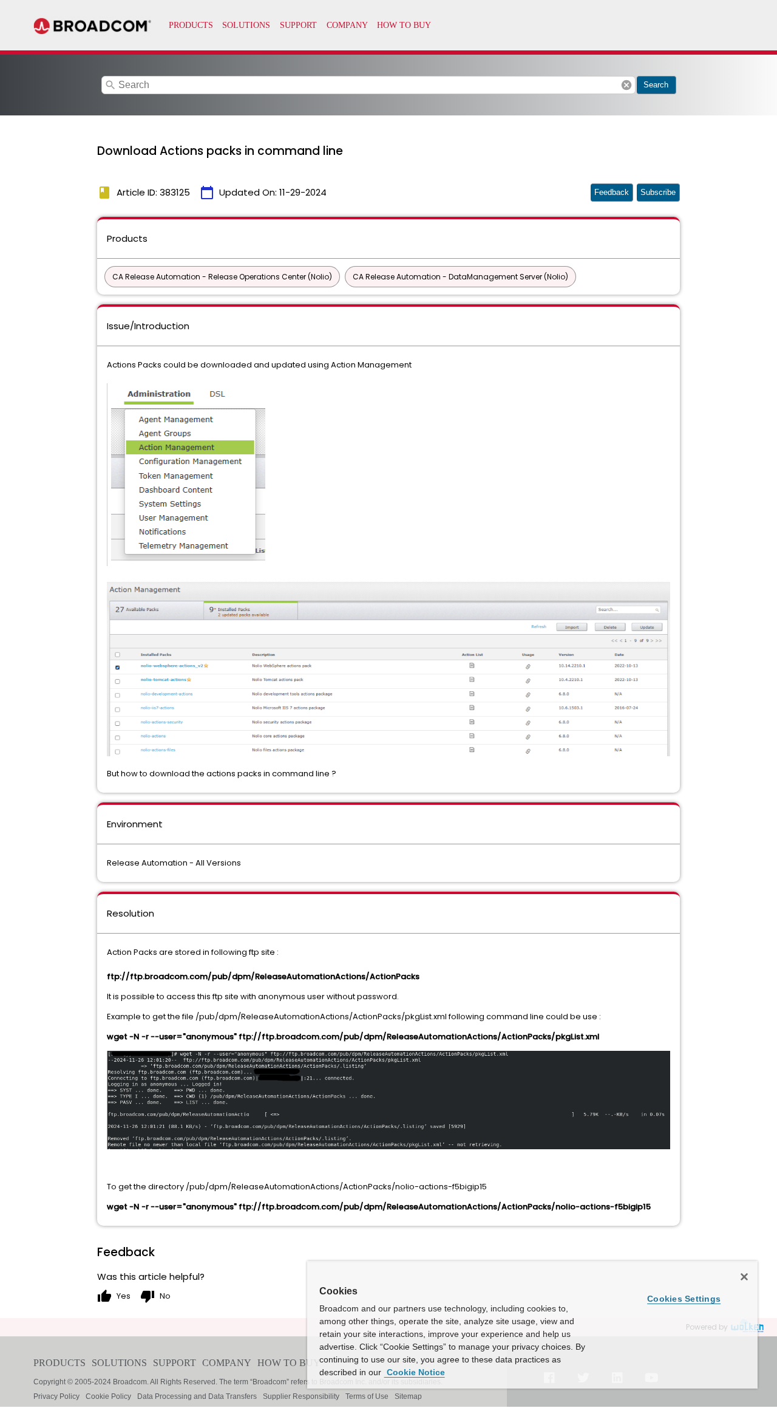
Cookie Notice (414, 1372)
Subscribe (658, 192)
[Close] (744, 1276)
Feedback (611, 192)
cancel (626, 85)
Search (655, 84)
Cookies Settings (684, 1299)
